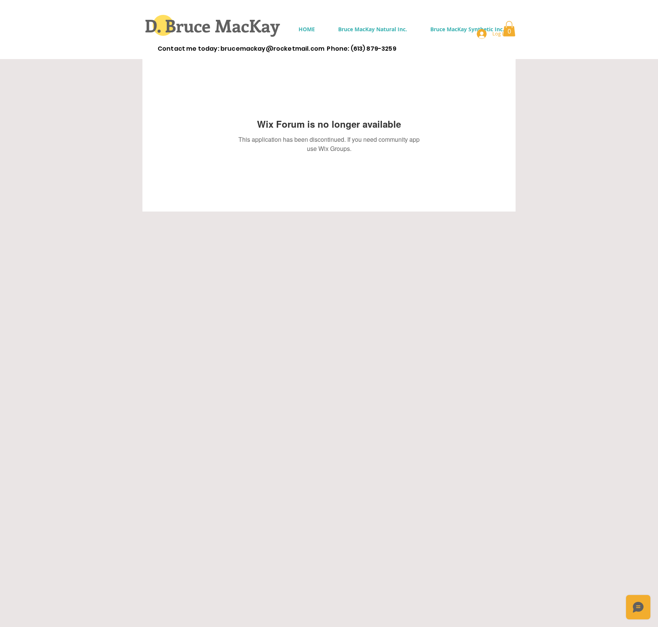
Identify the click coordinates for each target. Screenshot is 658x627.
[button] (372, 29)
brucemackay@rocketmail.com (272, 48)
